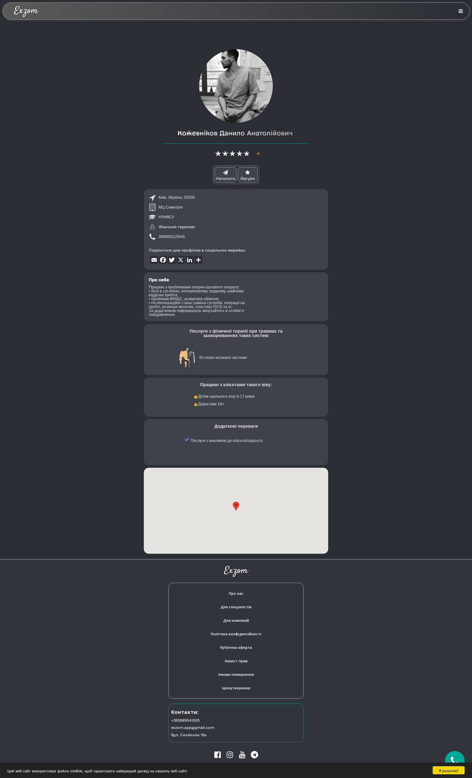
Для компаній (236, 620)
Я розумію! (448, 770)
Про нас (236, 593)
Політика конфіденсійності (236, 633)
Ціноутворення (236, 687)
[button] (236, 506)
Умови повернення (236, 674)
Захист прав (236, 660)
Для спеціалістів (236, 606)
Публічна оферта (236, 647)
